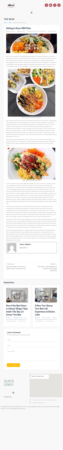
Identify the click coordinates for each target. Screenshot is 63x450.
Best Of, (8, 319)
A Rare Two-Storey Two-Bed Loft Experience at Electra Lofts (45, 310)
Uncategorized (41, 31)
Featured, (19, 319)
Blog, (30, 31)
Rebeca (9, 317)
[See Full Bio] (28, 248)
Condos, (15, 319)
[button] (31, 12)
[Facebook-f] (46, 5)
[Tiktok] (59, 5)
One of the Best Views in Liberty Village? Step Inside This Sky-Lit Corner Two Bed (17, 310)
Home (5, 22)
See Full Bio (23, 248)
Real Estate (13, 321)
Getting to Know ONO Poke (18, 28)
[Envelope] (50, 5)
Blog (10, 22)
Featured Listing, (52, 319)
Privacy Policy (7, 397)
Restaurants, (34, 31)
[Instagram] (54, 5)
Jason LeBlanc (11, 31)
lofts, (36, 321)
